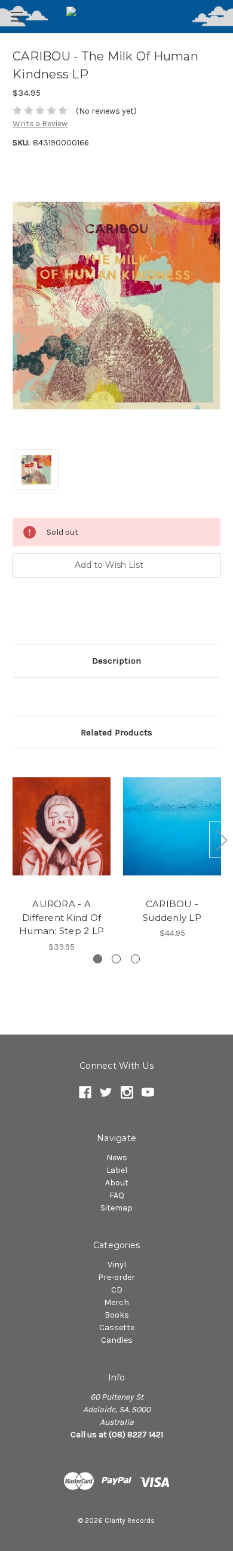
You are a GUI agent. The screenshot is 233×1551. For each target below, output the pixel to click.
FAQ (116, 1195)
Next (221, 839)
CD (116, 1290)
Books (117, 1315)
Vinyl (117, 1265)
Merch (116, 1302)
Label (116, 1170)
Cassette (116, 1327)
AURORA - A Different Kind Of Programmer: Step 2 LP (61, 917)
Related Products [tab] (116, 732)
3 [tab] (135, 958)
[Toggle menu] (16, 16)
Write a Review (40, 123)
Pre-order (116, 1277)
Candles (117, 1340)
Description (116, 660)
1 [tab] (97, 958)
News (116, 1157)
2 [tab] (116, 958)
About (116, 1183)
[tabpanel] (62, 857)
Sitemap (116, 1208)
